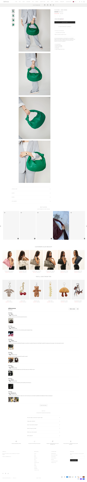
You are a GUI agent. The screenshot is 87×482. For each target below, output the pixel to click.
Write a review (72, 308)
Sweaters (56, 1)
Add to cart (65, 22)
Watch (52, 1)
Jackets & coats (42, 1)
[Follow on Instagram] (5, 473)
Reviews (52, 459)
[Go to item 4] (13, 24)
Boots (24, 1)
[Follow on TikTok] (8, 473)
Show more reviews (44, 405)
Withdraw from (53, 462)
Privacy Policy (53, 456)
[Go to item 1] (13, 11)
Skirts (48, 1)
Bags (20, 1)
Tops (33, 1)
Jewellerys (62, 1)
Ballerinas (28, 1)
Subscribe (74, 460)
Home (16, 1)
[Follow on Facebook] (2, 473)
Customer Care (68, 1)
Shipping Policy (53, 453)
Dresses (37, 1)
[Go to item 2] (13, 15)
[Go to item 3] (13, 20)
